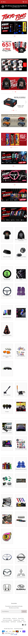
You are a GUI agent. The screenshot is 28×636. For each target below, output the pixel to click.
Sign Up (24, 611)
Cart (26, 1)
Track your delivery (5, 621)
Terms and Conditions (7, 620)
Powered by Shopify (18, 628)
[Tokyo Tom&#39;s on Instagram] (25, 625)
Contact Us (14, 618)
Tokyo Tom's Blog (7, 618)
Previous (2, 27)
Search (22, 620)
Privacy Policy (21, 618)
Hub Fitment (13, 621)
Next (26, 27)
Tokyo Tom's (10, 628)
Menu (4, 1)
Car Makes (19, 621)
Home (24, 621)
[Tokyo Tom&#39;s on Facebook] (23, 625)
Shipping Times (16, 620)
